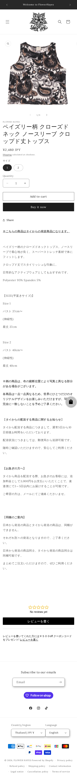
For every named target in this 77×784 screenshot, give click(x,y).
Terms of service (61, 771)
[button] (7, 22)
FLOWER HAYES (22, 760)
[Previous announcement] (7, 5)
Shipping (7, 154)
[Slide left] (30, 115)
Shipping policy (36, 766)
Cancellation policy (37, 771)
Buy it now (38, 207)
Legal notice (17, 771)
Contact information (60, 766)
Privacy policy (65, 760)
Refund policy (17, 766)
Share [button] (10, 220)
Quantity (8, 175)
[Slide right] (47, 115)
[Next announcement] (70, 5)
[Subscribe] (60, 682)
